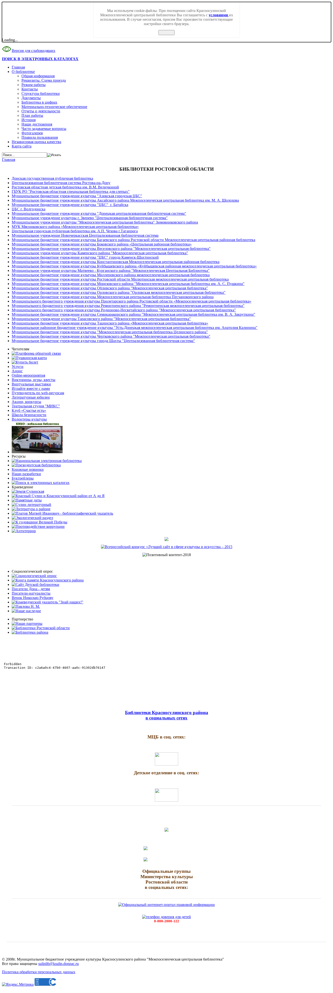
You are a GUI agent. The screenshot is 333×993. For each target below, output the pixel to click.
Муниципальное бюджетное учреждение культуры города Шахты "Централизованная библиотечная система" (103, 341)
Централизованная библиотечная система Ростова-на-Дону (61, 183)
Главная (18, 67)
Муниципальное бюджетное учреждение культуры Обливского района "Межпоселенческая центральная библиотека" (110, 288)
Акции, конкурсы (26, 402)
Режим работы (33, 85)
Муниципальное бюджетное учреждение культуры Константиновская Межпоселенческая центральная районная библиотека (115, 262)
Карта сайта (21, 146)
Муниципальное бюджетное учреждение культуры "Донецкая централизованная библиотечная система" (99, 213)
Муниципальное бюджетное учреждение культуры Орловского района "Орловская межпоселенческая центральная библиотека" (118, 292)
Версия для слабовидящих (33, 51)
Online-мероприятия (28, 375)
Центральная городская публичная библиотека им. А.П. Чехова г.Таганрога (75, 231)
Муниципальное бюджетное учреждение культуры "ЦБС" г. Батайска (70, 205)
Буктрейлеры (23, 478)
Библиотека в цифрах (39, 102)
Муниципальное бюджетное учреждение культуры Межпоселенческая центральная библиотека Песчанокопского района (113, 297)
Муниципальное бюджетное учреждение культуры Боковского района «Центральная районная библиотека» (102, 244)
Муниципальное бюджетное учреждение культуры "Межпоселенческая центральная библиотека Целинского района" (110, 332)
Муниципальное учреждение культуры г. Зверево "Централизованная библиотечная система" (90, 218)
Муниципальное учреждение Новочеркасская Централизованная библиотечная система (85, 235)
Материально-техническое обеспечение (54, 107)
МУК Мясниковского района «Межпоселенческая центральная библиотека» (75, 227)
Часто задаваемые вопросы (43, 129)
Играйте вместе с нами (31, 388)
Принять (166, 32)
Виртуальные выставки (31, 384)
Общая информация (38, 76)
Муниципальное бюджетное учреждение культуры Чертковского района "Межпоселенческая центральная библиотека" (111, 336)
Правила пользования (39, 137)
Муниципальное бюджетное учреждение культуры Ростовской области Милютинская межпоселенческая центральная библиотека (120, 279)
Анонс (17, 371)
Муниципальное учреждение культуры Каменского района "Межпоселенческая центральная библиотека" (100, 253)
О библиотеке (23, 71)
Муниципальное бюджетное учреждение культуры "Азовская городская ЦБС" (77, 196)
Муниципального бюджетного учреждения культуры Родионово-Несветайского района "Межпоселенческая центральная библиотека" (124, 310)
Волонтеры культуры (29, 419)
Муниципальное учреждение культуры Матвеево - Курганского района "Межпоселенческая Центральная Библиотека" (111, 270)
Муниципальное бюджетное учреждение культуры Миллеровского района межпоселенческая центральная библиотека (111, 275)
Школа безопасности (29, 415)
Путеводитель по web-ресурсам (38, 393)
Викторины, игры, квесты (33, 380)
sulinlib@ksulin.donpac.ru (58, 964)
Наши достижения (36, 124)
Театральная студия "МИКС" (36, 406)
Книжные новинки (28, 469)
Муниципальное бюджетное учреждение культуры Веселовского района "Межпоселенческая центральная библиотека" (111, 248)
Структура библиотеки (40, 93)
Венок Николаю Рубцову (32, 598)
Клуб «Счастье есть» (29, 410)
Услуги (17, 366)
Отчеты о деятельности (40, 111)
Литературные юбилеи (31, 397)
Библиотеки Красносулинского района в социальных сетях (166, 715)
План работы (32, 115)
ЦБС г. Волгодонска (28, 209)
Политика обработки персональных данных (38, 972)
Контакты (29, 89)
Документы (31, 98)
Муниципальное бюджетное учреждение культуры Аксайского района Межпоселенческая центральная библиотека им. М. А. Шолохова (125, 200)
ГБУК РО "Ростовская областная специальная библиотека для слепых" (71, 191)
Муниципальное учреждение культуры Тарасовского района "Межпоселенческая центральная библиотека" (101, 319)
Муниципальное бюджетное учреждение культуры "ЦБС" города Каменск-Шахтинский (85, 257)
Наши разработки (26, 474)
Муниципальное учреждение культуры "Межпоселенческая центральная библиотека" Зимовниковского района (105, 222)
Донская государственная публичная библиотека (52, 178)
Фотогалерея (32, 133)
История (28, 120)
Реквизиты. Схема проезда (43, 80)
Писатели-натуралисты (31, 593)
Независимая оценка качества (36, 142)
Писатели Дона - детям (31, 589)
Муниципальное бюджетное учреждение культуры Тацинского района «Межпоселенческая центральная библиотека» (110, 323)
